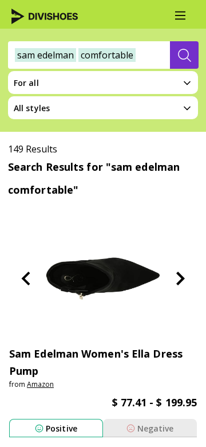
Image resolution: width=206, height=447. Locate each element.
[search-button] (184, 55)
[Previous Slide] (25, 278)
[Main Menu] (180, 15)
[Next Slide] (180, 278)
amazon (40, 384)
